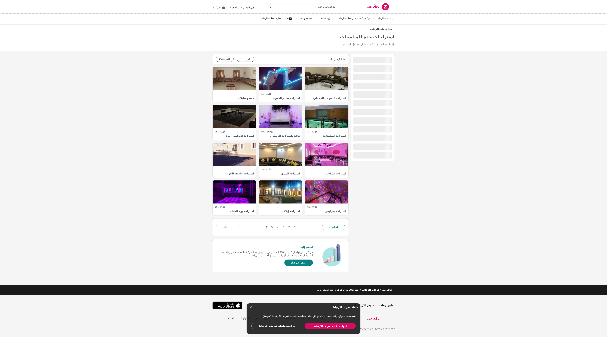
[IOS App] (227, 305)
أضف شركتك (299, 262)
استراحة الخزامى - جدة (240, 136)
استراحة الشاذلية (335, 173)
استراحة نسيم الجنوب (286, 98)
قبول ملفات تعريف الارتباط (330, 326)
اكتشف (323, 18)
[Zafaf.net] (370, 6)
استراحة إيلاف (291, 211)
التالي (226, 227)
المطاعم (347, 44)
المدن (231, 318)
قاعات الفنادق (384, 44)
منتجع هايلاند (246, 98)
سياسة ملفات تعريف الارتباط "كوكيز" (284, 315)
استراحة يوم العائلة (242, 211)
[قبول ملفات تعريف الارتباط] (250, 307)
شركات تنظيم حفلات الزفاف (351, 18)
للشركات (216, 7)
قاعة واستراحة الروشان (285, 136)
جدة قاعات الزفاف (381, 29)
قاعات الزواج (364, 44)
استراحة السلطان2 (334, 136)
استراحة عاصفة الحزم (240, 173)
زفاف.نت (387, 289)
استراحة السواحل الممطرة (329, 98)
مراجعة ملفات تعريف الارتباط (277, 326)
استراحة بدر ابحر (335, 211)
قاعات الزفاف (384, 18)
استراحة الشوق (290, 173)
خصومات (304, 18)
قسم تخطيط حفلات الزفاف (274, 18)
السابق (335, 227)
